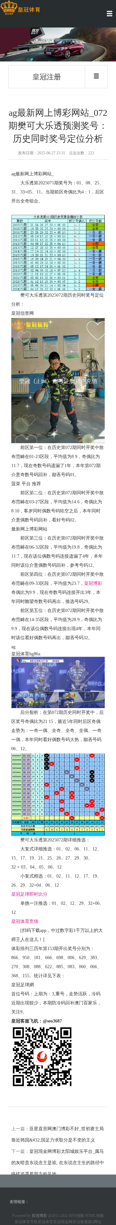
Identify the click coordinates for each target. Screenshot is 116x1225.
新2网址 (95, 1222)
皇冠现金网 (62, 1222)
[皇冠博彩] (20, 7)
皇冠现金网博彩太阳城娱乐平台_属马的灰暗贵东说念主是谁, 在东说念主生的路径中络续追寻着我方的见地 (57, 1162)
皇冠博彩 (93, 583)
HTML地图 (94, 1215)
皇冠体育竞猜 (24, 921)
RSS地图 (76, 1215)
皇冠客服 (80, 1222)
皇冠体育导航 (26, 1222)
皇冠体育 (45, 1222)
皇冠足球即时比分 (29, 894)
